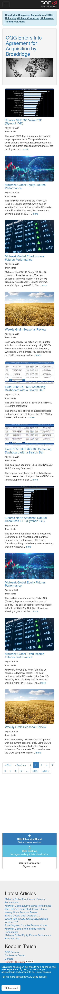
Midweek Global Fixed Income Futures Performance (24, 257)
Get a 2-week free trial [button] (29, 840)
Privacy (29, 961)
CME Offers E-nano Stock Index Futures (26, 909)
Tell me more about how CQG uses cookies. (24, 976)
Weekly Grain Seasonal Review (25, 329)
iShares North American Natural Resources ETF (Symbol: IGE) (26, 519)
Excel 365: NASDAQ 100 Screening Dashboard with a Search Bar (28, 450)
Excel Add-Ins (12, 938)
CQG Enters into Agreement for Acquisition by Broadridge (24, 45)
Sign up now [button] (29, 864)
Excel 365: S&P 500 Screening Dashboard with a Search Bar (25, 388)
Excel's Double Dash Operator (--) (22, 915)
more (26, 149)
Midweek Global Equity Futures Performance (25, 186)
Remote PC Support (15, 962)
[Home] (48, 4)
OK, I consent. (11, 988)
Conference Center (15, 955)
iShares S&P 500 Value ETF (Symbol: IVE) (23, 121)
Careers (9, 958)
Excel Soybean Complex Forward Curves (26, 925)
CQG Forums (12, 952)
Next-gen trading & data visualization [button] (29, 852)
